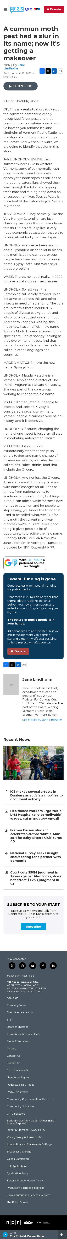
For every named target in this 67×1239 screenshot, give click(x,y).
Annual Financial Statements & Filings (29, 1144)
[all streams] (62, 1234)
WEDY (36, 985)
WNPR (23, 988)
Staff (10, 1019)
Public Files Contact (16, 991)
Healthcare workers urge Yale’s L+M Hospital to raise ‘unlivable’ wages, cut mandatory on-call (36, 814)
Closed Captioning (18, 1159)
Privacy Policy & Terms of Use (24, 1137)
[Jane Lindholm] (11, 684)
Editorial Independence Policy (25, 1180)
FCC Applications (17, 1166)
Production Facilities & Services (25, 1188)
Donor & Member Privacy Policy (26, 1130)
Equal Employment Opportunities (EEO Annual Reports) (30, 1122)
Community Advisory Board (23, 1034)
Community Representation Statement (31, 1099)
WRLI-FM (41, 988)
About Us (12, 998)
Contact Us (13, 1056)
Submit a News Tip (18, 1070)
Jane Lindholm (14, 66)
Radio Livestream (17, 1092)
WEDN (18, 985)
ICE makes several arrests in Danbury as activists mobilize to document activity (36, 795)
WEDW (27, 985)
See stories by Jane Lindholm (42, 720)
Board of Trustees (17, 1027)
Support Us (13, 1063)
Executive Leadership (20, 1012)
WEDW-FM (12, 988)
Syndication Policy (18, 1173)
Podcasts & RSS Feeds (20, 1085)
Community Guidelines (20, 1106)
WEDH (10, 985)
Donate (55, 9)
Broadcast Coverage (19, 1151)
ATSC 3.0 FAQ (35, 991)
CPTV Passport (16, 1114)
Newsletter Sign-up (18, 1077)
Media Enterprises (18, 1041)
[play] (5, 1234)
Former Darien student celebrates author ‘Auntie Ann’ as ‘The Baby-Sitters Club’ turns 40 (36, 836)
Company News (16, 1005)
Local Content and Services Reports (28, 1195)
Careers (11, 1048)
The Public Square (18, 1202)
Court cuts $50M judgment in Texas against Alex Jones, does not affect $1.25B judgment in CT (35, 878)
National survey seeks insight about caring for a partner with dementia (35, 857)
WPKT (31, 988)
